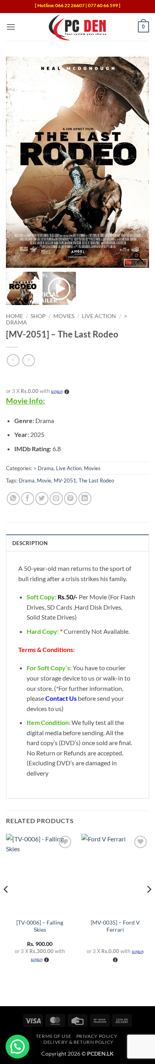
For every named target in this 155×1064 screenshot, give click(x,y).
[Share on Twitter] (41, 498)
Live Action (99, 316)
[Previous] (6, 905)
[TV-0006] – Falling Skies (39, 926)
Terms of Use (53, 1036)
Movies (63, 316)
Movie (44, 480)
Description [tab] (30, 543)
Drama (27, 480)
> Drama (43, 468)
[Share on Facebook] (27, 498)
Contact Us (61, 698)
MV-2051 (65, 480)
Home (14, 316)
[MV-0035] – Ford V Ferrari (115, 926)
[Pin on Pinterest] (70, 498)
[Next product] (13, 360)
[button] (10, 26)
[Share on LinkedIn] (84, 498)
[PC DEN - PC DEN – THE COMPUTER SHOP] (77, 27)
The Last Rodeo (96, 480)
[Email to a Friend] (56, 498)
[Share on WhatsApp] (13, 498)
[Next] (148, 905)
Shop (38, 316)
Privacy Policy (97, 1036)
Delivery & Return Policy (78, 1042)
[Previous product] (28, 360)
